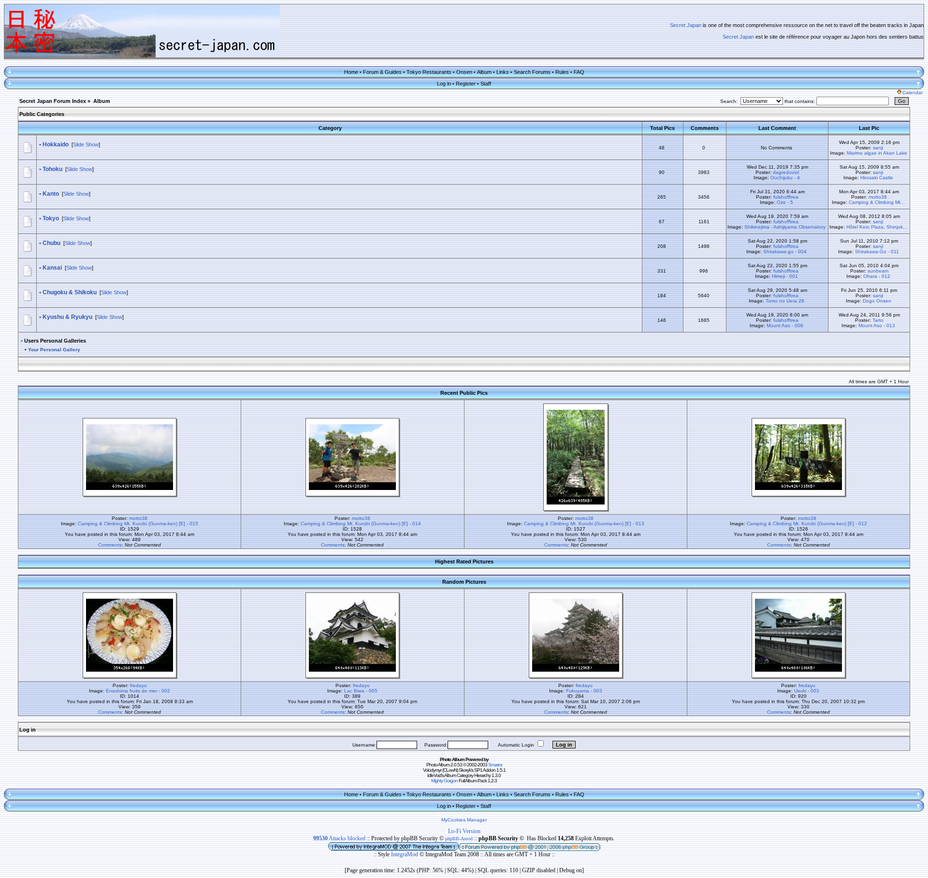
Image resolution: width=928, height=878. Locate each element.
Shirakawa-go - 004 (785, 251)
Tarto (878, 320)
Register (466, 83)
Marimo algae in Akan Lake (877, 153)
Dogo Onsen (877, 300)
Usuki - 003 (806, 690)
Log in (444, 83)
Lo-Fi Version (464, 831)
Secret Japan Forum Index (52, 101)
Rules (562, 72)
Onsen (464, 72)
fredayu (138, 685)
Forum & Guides (382, 72)
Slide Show (86, 144)
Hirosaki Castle (876, 177)
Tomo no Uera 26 (785, 300)
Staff (485, 83)
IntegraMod (405, 854)
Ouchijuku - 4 (785, 177)
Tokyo (51, 218)
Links (502, 72)
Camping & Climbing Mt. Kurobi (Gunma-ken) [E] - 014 (361, 523)
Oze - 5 (785, 202)
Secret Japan (685, 25)
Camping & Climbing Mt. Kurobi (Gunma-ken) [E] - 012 (807, 523)
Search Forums (532, 72)
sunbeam (878, 270)
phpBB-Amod (459, 838)
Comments (110, 544)
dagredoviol (786, 172)
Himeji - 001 (785, 276)
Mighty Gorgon (444, 780)
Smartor (495, 764)
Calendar (912, 92)
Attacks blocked (339, 838)
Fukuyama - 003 (584, 690)
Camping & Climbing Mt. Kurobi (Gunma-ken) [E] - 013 (584, 523)
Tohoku (52, 169)
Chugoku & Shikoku (70, 292)
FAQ (579, 72)
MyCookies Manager (464, 819)
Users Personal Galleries (55, 341)
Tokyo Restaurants (428, 72)
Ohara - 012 (876, 276)
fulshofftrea (785, 197)
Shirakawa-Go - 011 (877, 251)
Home (351, 72)
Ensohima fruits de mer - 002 (138, 690)
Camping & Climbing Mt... (877, 202)
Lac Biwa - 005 (360, 690)
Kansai (52, 267)
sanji (878, 147)
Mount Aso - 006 (785, 325)
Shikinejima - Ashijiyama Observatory (785, 227)
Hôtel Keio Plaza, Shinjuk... (876, 227)
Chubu (51, 243)
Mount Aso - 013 (876, 325)
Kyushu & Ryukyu (67, 317)
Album (484, 72)
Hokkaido (56, 144)
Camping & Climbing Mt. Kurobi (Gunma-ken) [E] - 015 (138, 523)
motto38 (878, 197)
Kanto (51, 193)
